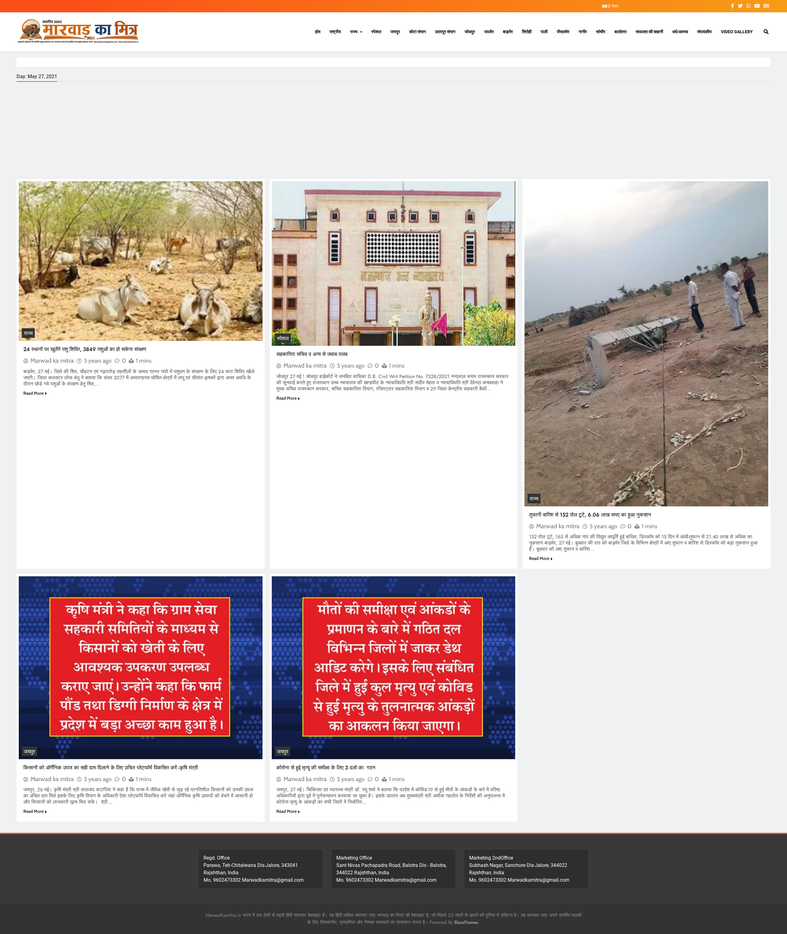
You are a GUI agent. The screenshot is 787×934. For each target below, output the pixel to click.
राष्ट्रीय (335, 31)
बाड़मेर (508, 31)
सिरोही (527, 31)
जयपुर (395, 31)
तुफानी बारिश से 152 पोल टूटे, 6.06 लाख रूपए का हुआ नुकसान (590, 514)
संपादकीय (704, 31)
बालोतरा (621, 31)
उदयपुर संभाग (445, 31)
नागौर (583, 31)
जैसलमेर (563, 31)
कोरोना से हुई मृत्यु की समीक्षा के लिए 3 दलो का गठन (325, 767)
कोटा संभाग (417, 31)
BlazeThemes (466, 922)
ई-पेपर (612, 6)
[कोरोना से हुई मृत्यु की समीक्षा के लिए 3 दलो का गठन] (394, 667)
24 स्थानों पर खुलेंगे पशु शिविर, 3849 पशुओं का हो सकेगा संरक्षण (85, 349)
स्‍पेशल (376, 31)
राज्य (354, 31)
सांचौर (600, 31)
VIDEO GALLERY (737, 31)
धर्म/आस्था (680, 31)
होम (317, 31)
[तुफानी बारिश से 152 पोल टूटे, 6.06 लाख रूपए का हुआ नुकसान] (646, 343)
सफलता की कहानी (649, 31)
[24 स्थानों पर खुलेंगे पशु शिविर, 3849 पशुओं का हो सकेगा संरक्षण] (141, 261)
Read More (33, 393)
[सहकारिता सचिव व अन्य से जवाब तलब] (394, 263)
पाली (544, 31)
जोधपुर (470, 31)
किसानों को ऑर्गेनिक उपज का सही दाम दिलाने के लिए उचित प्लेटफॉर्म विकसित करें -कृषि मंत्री (110, 767)
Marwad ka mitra (52, 360)
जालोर (489, 31)
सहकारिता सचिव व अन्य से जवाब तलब (311, 354)
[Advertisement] (393, 133)
